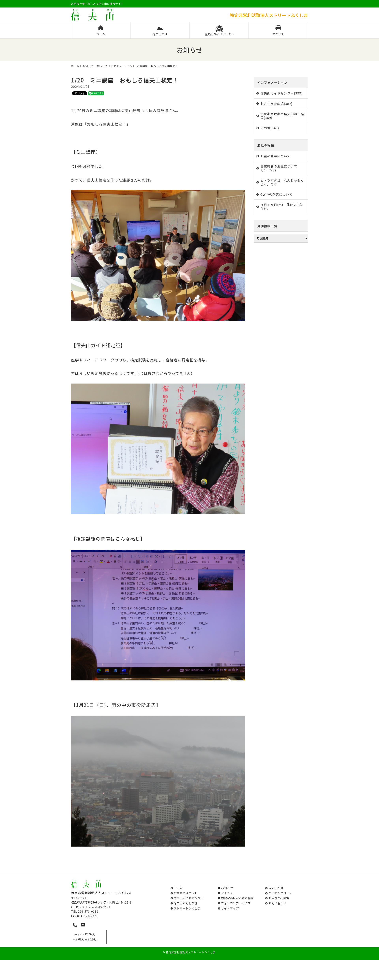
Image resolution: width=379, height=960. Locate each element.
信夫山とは (160, 34)
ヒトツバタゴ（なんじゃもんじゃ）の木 (282, 182)
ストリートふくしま (187, 908)
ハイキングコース (280, 893)
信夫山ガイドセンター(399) (281, 93)
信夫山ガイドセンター (219, 34)
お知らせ (88, 66)
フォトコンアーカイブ (235, 903)
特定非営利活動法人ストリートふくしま (191, 952)
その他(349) (269, 127)
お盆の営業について (275, 155)
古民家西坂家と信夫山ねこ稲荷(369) (282, 115)
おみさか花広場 (278, 898)
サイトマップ (230, 908)
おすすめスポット (185, 893)
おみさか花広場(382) (276, 103)
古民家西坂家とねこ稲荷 (237, 898)
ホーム (100, 34)
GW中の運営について (276, 194)
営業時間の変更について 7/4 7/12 (280, 168)
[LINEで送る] (96, 93)
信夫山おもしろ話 (185, 903)
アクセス (278, 34)
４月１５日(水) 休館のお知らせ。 (281, 206)
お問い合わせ (277, 903)
